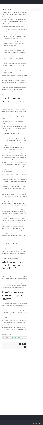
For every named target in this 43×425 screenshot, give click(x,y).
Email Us (39, 423)
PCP (3, 337)
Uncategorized (14, 337)
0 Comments (19, 337)
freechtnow (10, 216)
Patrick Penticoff (16, 421)
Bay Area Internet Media (34, 421)
